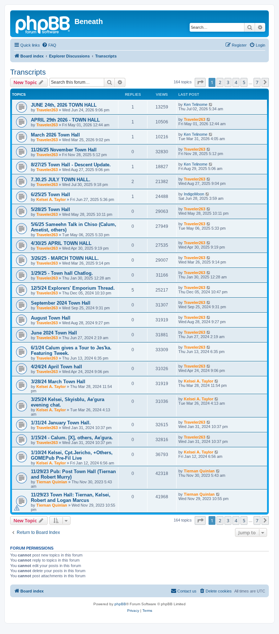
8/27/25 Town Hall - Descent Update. (71, 164)
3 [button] (228, 82)
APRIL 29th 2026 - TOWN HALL (65, 120)
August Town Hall (50, 318)
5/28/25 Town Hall (50, 209)
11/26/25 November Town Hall (64, 149)
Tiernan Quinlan (51, 482)
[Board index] (43, 23)
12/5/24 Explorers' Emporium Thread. (73, 288)
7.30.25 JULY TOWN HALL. (60, 179)
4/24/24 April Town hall (56, 366)
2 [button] (220, 82)
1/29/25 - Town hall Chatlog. (62, 273)
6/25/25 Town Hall (50, 194)
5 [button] (244, 82)
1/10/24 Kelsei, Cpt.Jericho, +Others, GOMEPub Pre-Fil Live (72, 455)
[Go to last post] (211, 104)
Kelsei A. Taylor (51, 199)
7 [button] (257, 82)
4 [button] (236, 82)
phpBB (120, 604)
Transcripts (28, 72)
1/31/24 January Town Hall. (61, 422)
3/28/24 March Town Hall (58, 381)
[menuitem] (49, 45)
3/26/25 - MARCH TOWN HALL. (65, 258)
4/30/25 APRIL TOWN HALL (61, 243)
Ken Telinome (195, 104)
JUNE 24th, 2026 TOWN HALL (64, 105)
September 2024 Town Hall (60, 303)
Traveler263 (47, 110)
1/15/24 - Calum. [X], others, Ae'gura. (72, 437)
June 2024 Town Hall (54, 333)
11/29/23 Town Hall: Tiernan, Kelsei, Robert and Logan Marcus (70, 497)
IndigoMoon (194, 194)
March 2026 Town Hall (55, 135)
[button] (200, 82)
